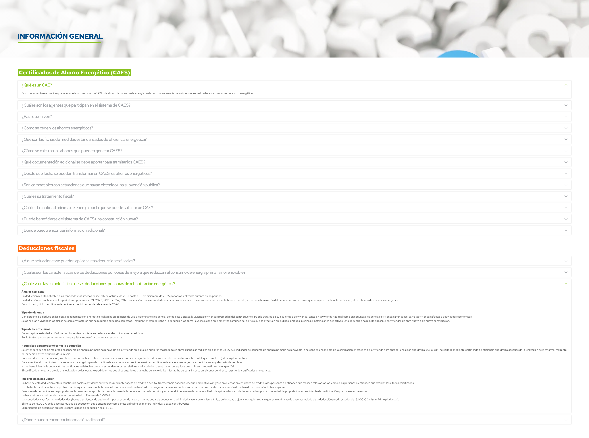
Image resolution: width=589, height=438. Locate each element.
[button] (294, 85)
